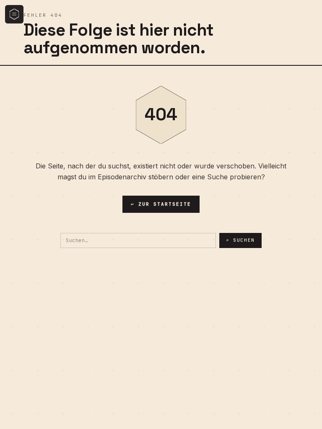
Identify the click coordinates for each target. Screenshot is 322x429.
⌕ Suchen (240, 240)
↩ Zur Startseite (161, 204)
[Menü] (14, 14)
